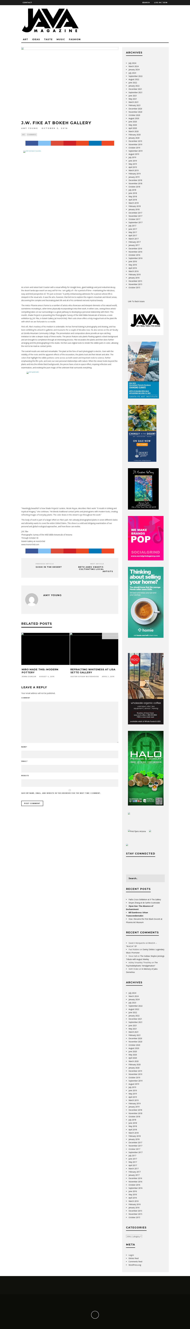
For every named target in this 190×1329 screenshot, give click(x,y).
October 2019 (134, 147)
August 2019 (134, 154)
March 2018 (134, 203)
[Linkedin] (95, 143)
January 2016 (134, 277)
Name (24, 747)
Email (24, 761)
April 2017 (133, 235)
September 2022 (135, 76)
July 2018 (132, 190)
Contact (27, 2)
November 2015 (135, 284)
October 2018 (134, 186)
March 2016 (134, 271)
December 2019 (135, 141)
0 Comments (31, 134)
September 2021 (135, 92)
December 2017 (135, 213)
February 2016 (135, 274)
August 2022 (134, 79)
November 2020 (135, 112)
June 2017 (133, 229)
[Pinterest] (69, 143)
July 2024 (132, 63)
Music (61, 39)
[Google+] (57, 143)
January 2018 (134, 209)
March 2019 (134, 170)
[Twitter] (44, 143)
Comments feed (135, 1261)
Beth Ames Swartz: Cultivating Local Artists (95, 569)
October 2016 (134, 255)
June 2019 (133, 160)
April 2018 (133, 199)
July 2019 (132, 157)
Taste (48, 39)
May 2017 (133, 232)
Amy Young (29, 128)
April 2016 (133, 268)
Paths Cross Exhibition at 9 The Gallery (145, 899)
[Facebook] (31, 143)
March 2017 (134, 238)
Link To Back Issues (136, 301)
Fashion (75, 39)
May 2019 (133, 164)
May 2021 (133, 99)
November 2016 (135, 252)
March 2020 (134, 131)
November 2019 (135, 144)
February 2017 (135, 242)
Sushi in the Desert (49, 567)
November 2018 (135, 183)
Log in (131, 1255)
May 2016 (133, 265)
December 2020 (135, 108)
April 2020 (133, 128)
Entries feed (134, 1258)
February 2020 (135, 134)
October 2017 (134, 219)
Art (25, 39)
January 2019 (134, 177)
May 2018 (133, 196)
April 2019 (133, 167)
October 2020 (134, 115)
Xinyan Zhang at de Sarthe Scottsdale (144, 902)
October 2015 (134, 287)
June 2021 (133, 95)
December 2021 (135, 89)
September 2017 (135, 222)
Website (25, 775)
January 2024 (134, 69)
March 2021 (134, 102)
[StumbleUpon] (82, 143)
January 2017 (134, 245)
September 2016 (135, 258)
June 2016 (133, 261)
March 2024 (134, 66)
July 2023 (132, 73)
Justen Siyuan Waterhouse (84, 676)
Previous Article (45, 564)
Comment (25, 698)
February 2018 (135, 206)
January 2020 (134, 138)
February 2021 (135, 105)
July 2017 (132, 225)
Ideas (36, 39)
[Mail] (107, 143)
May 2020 (133, 125)
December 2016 (135, 248)
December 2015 (135, 281)
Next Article (97, 564)
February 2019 (135, 173)
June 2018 (133, 193)
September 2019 (135, 151)
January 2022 (134, 86)
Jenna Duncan (29, 676)
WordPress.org (135, 1265)
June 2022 (133, 82)
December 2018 (135, 180)
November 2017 (135, 216)
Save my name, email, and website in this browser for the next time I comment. (61, 793)
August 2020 (134, 118)
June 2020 (133, 121)
